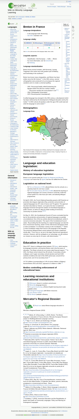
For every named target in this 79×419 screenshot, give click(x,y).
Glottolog (60, 43)
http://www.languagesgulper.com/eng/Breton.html (44, 326)
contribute (12, 243)
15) (62, 263)
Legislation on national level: (68, 60)
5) (27, 101)
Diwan (56, 246)
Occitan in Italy (14, 134)
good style (13, 206)
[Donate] (27, 415)
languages (22, 16)
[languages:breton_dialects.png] (45, 130)
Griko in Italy (13, 93)
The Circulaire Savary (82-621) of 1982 (41, 190)
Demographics (68, 32)
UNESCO (29, 43)
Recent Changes (51, 6)
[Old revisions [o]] (73, 31)
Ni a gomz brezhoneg (35, 287)
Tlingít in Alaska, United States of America (14, 154)
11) (63, 226)
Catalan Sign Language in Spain (13, 60)
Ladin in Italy (13, 121)
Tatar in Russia (14, 151)
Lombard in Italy (14, 126)
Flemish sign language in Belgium (13, 80)
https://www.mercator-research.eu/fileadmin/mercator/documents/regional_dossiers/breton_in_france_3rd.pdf (45, 390)
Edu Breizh (32, 294)
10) (45, 211)
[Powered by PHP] (35, 415)
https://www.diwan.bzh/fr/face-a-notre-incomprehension (42, 385)
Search (70, 4)
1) (43, 73)
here (27, 51)
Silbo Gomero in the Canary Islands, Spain (14, 144)
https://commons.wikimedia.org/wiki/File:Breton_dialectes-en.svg (44, 332)
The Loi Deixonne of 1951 (37, 187)
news (11, 240)
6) (44, 103)
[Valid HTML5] (43, 415)
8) (42, 211)
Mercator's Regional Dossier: (67, 90)
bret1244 (48, 60)
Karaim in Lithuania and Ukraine (13, 110)
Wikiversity (32, 285)
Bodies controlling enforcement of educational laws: (68, 72)
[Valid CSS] (51, 415)
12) (60, 235)
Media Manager (61, 6)
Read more (38, 305)
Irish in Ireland (14, 98)
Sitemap (69, 6)
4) (57, 90)
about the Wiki (14, 241)
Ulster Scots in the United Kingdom (14, 166)
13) (66, 249)
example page (14, 207)
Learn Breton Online (35, 292)
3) (56, 90)
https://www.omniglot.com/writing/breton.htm (38, 322)
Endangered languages (36, 290)
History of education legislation (68, 45)
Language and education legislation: (67, 37)
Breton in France (67, 29)
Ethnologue (39, 43)
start (17, 16)
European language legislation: (68, 53)
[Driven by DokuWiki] (59, 415)
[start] (13, 23)
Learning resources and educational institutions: (67, 82)
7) (47, 153)
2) (41, 78)
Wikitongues (33, 283)
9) (43, 211)
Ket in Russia (13, 116)
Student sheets (14, 170)
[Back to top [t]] (73, 38)
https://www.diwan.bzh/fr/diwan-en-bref (37, 396)
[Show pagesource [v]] (73, 27)
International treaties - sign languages (13, 188)
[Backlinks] (73, 34)
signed (44, 179)
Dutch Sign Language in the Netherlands (14, 69)
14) (49, 257)
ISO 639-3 (30, 35)
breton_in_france (30, 16)
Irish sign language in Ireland (13, 102)
